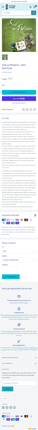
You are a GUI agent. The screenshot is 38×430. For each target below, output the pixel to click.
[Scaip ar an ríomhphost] (34, 109)
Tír (3, 247)
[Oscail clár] (3, 7)
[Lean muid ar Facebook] (3, 407)
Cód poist (5, 265)
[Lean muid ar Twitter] (7, 407)
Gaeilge (5, 398)
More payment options (19, 103)
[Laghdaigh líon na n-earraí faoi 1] (11, 85)
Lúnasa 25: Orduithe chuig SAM (19, 1)
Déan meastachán (11, 277)
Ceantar (4, 256)
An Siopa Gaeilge (7, 72)
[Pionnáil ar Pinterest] (27, 109)
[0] (34, 7)
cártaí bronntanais (12, 331)
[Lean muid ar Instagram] (10, 407)
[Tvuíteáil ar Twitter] (31, 109)
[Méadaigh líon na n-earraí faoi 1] (21, 85)
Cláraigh (7, 389)
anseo (26, 303)
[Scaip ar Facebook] (23, 109)
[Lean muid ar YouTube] (14, 407)
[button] (33, 428)
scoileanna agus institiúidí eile (13, 315)
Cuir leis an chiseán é (19, 92)
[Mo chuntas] (30, 7)
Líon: (3, 85)
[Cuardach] (33, 13)
